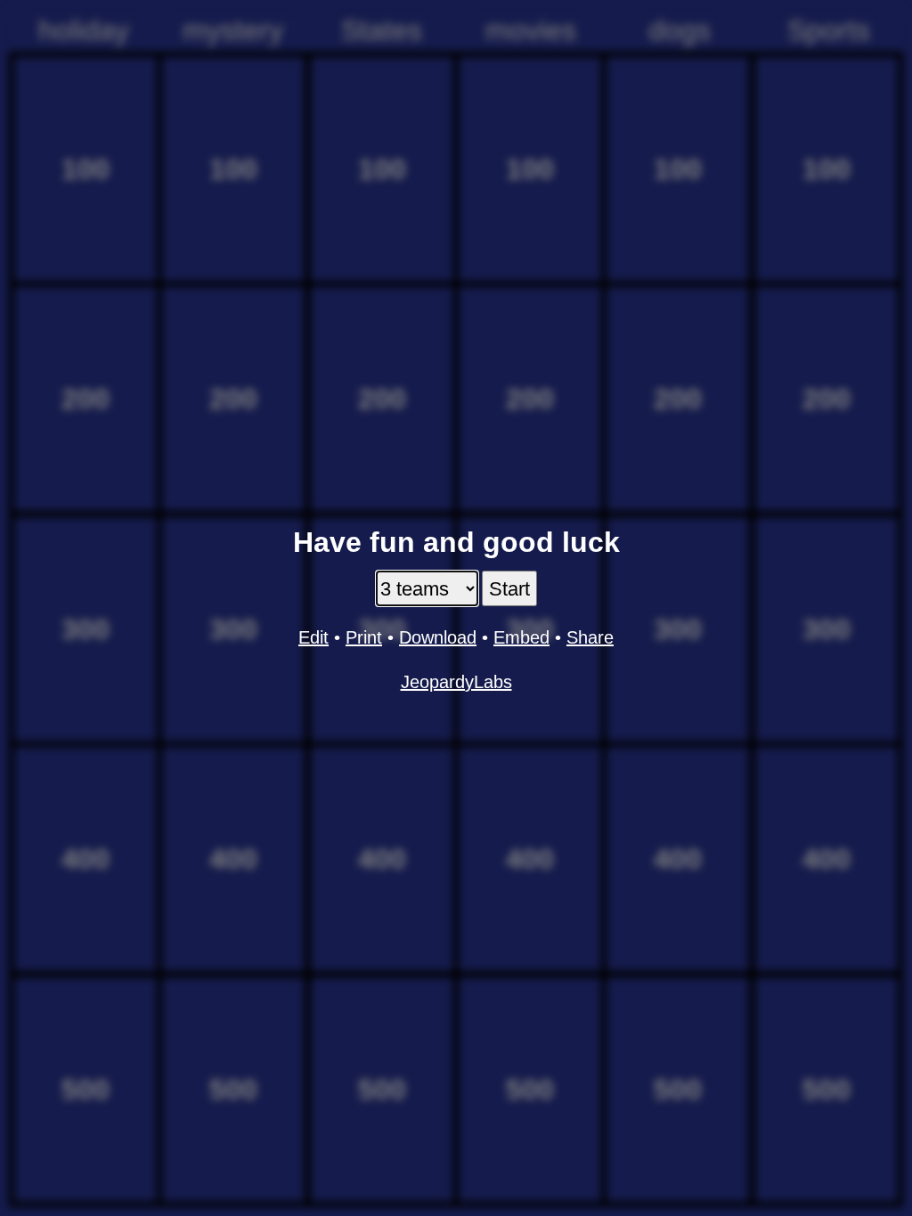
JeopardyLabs (456, 682)
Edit (313, 637)
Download (437, 637)
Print (364, 637)
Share (590, 637)
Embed (521, 637)
